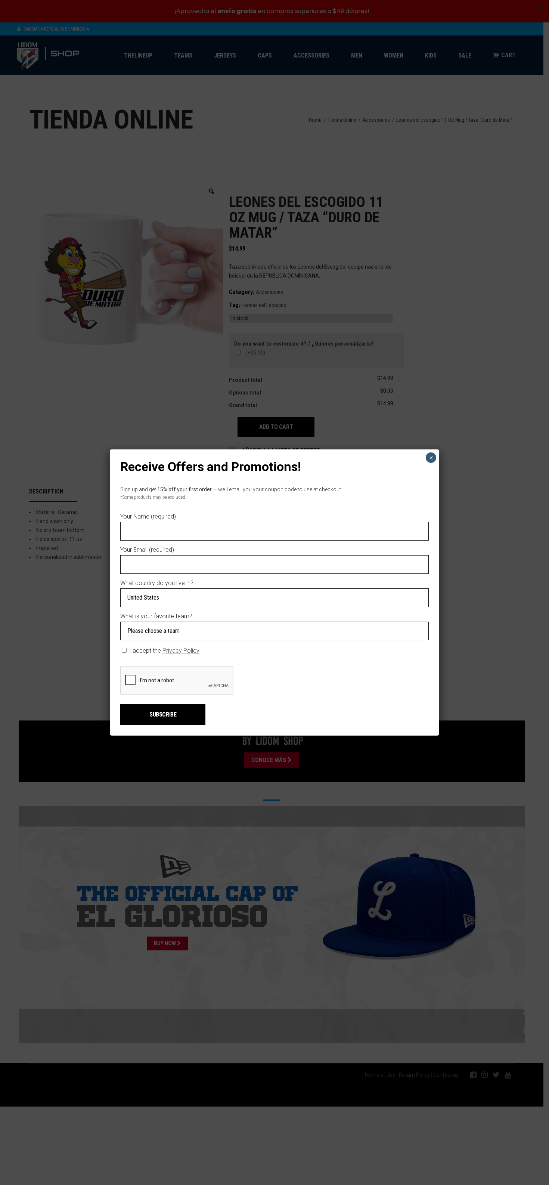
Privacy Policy (180, 650)
